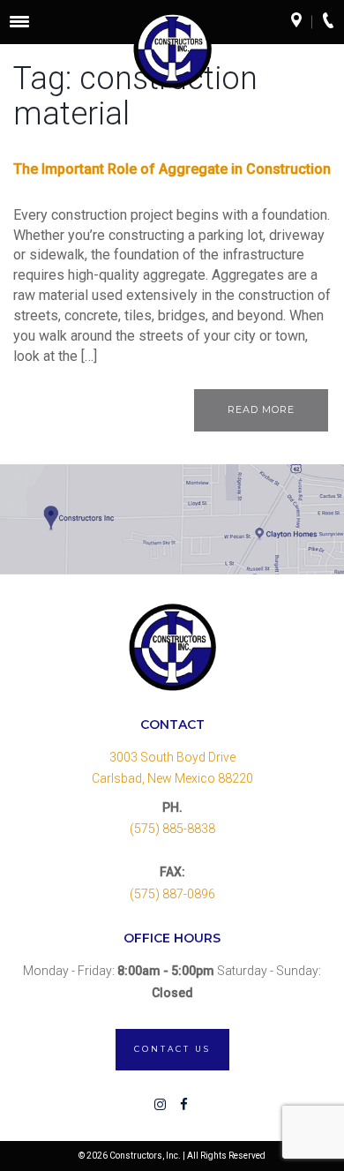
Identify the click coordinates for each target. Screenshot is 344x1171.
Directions (301, 22)
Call (333, 22)
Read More (261, 409)
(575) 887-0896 (172, 894)
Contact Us (172, 1049)
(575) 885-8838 (172, 829)
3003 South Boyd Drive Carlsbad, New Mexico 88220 (172, 768)
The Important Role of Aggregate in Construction (172, 169)
